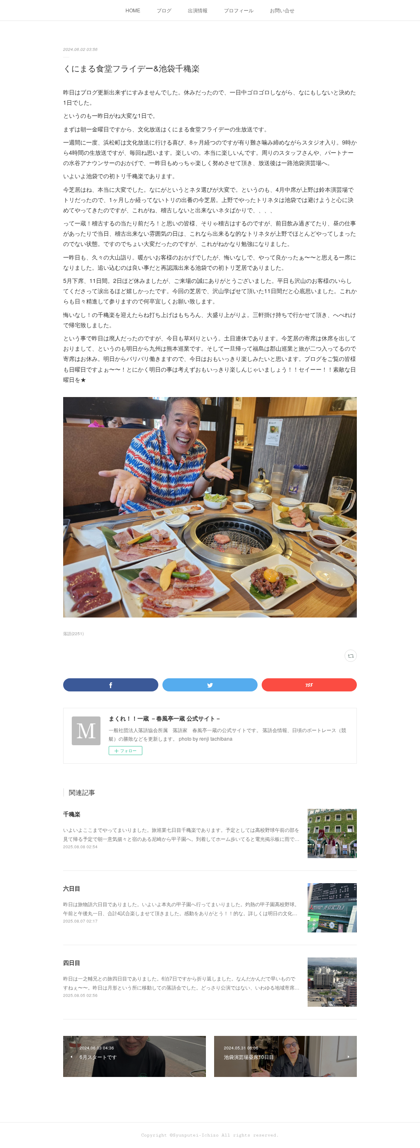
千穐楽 (71, 814)
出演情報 (198, 10)
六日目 (71, 888)
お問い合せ (282, 10)
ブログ (164, 10)
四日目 (71, 962)
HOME (133, 10)
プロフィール (238, 10)
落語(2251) (73, 633)
